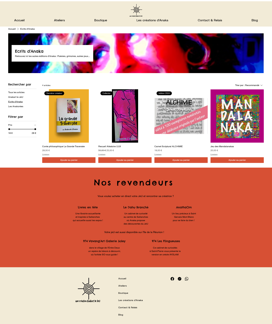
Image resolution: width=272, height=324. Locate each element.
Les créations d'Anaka (130, 300)
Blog (120, 315)
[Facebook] (172, 279)
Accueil (122, 279)
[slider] (9, 129)
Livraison (45, 154)
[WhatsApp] (186, 279)
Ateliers (122, 286)
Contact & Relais (127, 308)
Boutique (123, 293)
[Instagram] (179, 279)
